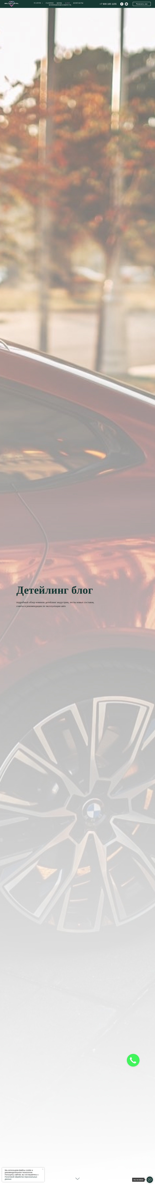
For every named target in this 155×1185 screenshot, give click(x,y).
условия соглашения (134, 599)
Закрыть (149, 3)
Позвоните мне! (136, 591)
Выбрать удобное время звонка (137, 609)
